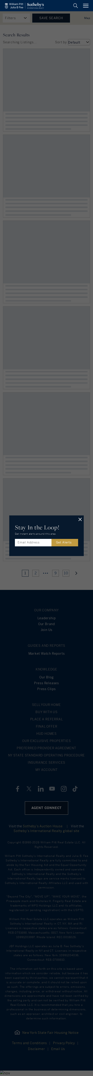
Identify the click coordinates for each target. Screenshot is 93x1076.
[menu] (85, 5)
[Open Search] (75, 5)
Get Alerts (64, 542)
